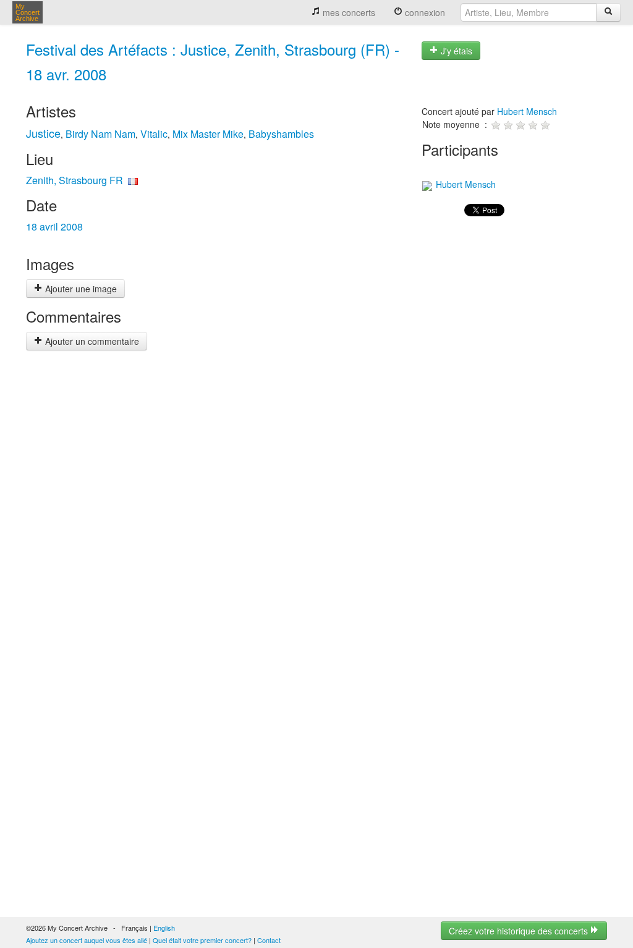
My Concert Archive (27, 12)
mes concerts (347, 12)
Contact (269, 940)
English (164, 928)
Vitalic (154, 134)
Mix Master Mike (208, 134)
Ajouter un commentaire (91, 341)
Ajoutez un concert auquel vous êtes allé (86, 940)
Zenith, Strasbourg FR (74, 180)
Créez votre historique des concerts (519, 931)
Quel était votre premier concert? (202, 940)
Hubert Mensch (527, 111)
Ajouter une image (80, 288)
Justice (43, 133)
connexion (423, 12)
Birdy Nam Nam (100, 134)
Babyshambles (281, 134)
